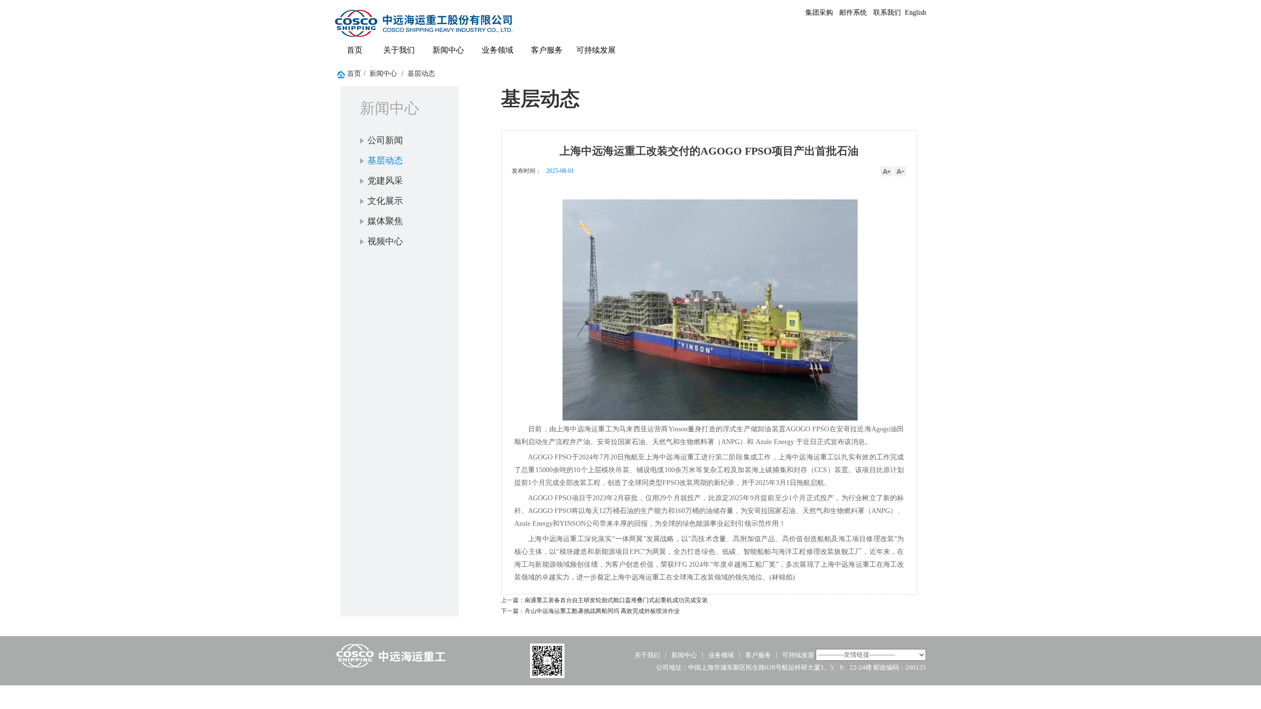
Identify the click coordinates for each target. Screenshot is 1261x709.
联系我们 (887, 12)
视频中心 (385, 241)
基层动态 (421, 73)
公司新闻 (385, 140)
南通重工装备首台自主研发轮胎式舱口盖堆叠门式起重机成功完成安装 (616, 600)
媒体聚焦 (385, 221)
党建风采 (385, 181)
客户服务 (547, 50)
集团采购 (819, 12)
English (915, 12)
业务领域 (497, 50)
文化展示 (385, 201)
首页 (355, 50)
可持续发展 (596, 50)
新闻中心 (448, 50)
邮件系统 (853, 12)
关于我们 (399, 50)
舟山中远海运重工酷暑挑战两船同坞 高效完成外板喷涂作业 (602, 611)
